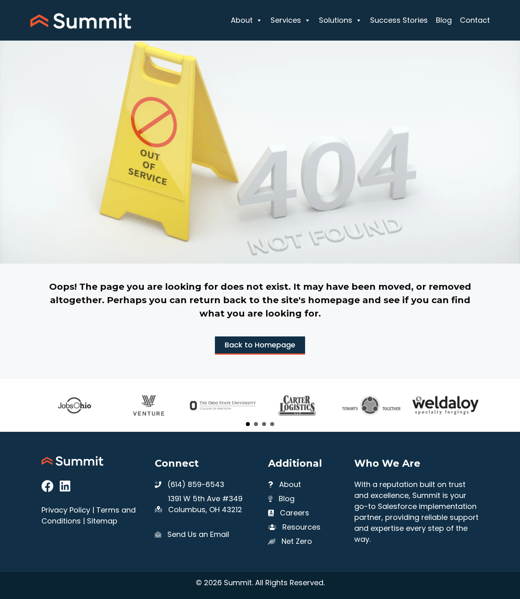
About (242, 20)
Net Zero (297, 541)
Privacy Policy (65, 510)
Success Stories (399, 20)
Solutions (335, 20)
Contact (475, 20)
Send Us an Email (198, 534)
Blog (444, 20)
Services (286, 20)
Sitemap (102, 521)
